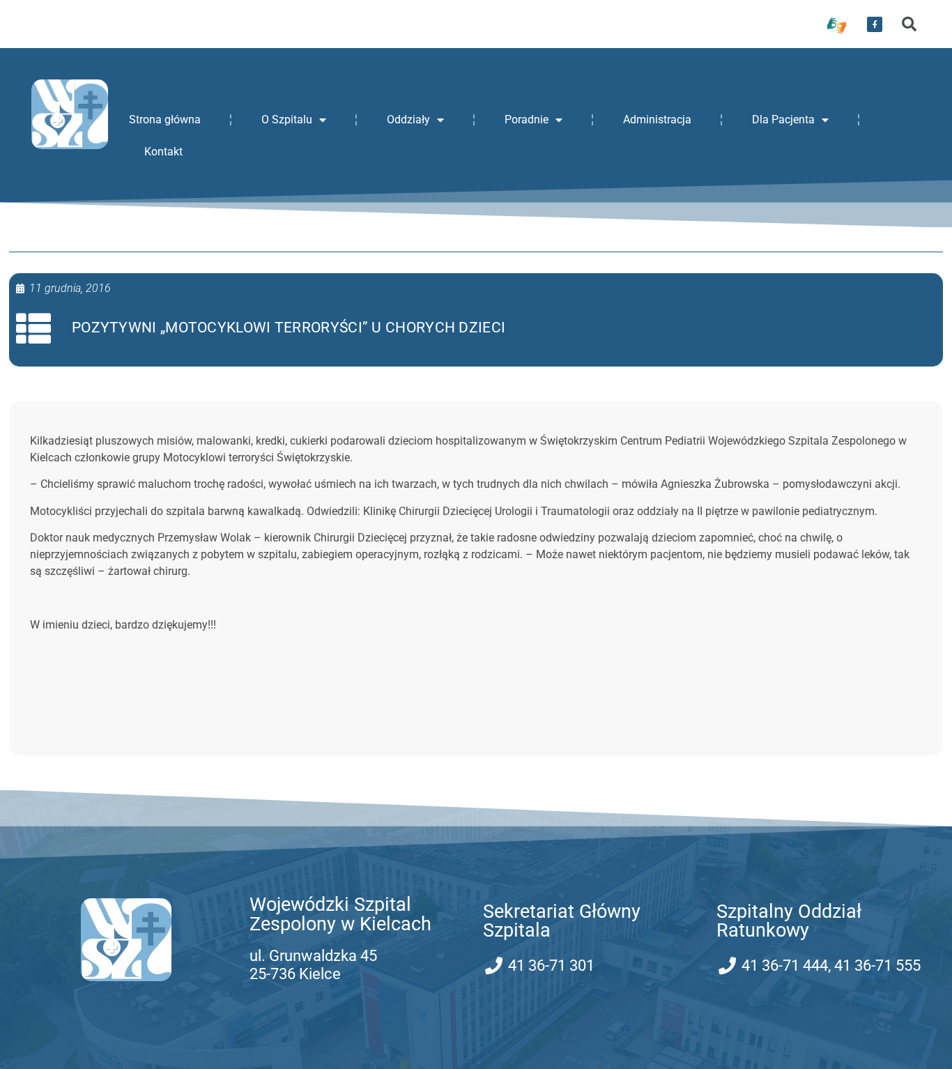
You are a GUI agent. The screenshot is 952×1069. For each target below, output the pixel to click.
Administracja (657, 119)
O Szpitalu (286, 119)
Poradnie (526, 119)
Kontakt (163, 151)
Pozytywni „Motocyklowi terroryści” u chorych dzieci (288, 327)
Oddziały (408, 119)
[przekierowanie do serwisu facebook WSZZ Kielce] (874, 24)
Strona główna (165, 119)
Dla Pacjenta (783, 119)
